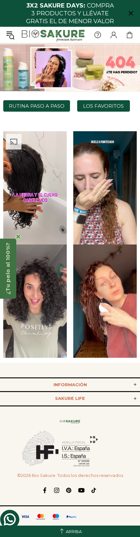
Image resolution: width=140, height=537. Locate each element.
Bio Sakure (53, 35)
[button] (8, 269)
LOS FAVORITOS (103, 106)
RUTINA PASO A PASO (36, 106)
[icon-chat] (10, 519)
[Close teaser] (18, 236)
